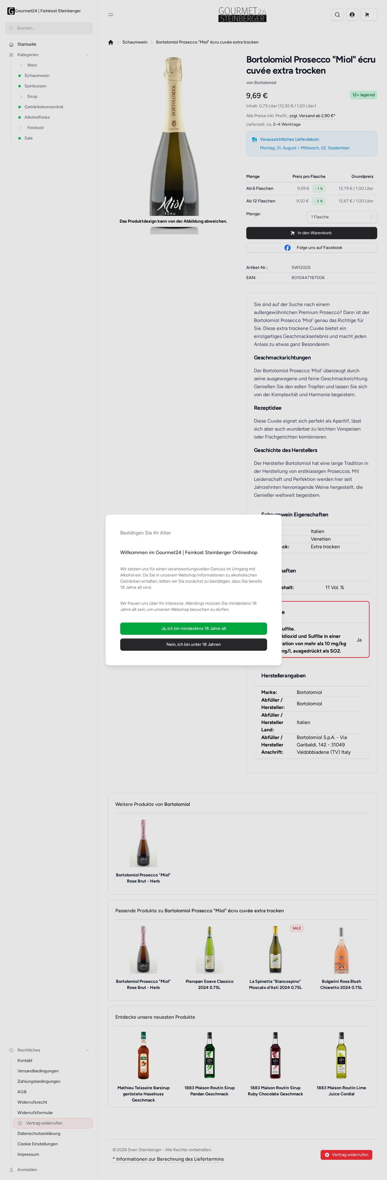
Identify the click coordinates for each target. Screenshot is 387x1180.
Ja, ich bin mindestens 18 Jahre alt (193, 628)
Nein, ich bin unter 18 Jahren (193, 644)
